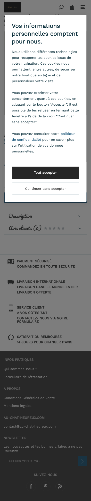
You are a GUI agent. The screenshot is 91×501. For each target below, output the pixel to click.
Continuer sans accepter (45, 189)
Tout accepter (45, 173)
